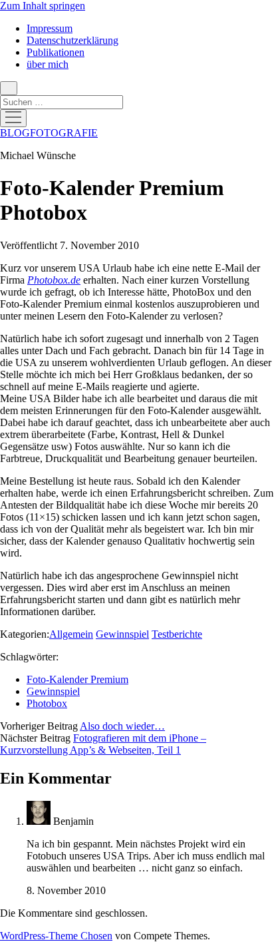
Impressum (49, 28)
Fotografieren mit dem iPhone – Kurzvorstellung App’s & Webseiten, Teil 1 (103, 744)
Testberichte (177, 634)
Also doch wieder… (122, 726)
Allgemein (71, 634)
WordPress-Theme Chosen (56, 935)
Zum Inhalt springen (42, 5)
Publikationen (55, 52)
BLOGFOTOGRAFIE (49, 132)
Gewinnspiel (122, 634)
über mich (47, 64)
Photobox (47, 703)
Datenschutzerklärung (72, 40)
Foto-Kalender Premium (77, 679)
